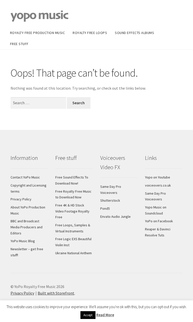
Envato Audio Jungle (115, 216)
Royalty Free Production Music (37, 32)
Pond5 (105, 208)
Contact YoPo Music (25, 177)
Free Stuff (19, 44)
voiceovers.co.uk (158, 185)
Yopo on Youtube (157, 177)
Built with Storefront (56, 293)
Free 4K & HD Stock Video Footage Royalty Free (72, 211)
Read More (105, 314)
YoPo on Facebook (159, 221)
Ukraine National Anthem (73, 253)
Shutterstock (110, 200)
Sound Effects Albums (134, 32)
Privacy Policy (21, 199)
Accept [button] (87, 315)
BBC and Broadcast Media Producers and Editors (26, 227)
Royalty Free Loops (90, 32)
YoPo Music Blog (23, 241)
